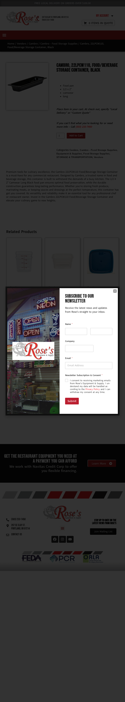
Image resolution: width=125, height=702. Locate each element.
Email (69, 358)
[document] (62, 351)
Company (70, 341)
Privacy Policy (92, 389)
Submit (72, 401)
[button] (115, 291)
